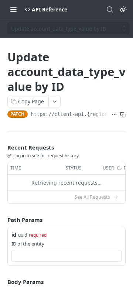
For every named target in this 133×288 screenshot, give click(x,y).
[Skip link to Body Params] (2, 282)
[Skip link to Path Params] (2, 219)
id (13, 234)
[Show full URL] (114, 114)
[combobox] (66, 256)
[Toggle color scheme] (123, 9)
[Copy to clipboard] (123, 114)
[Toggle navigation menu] (13, 9)
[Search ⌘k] (110, 9)
